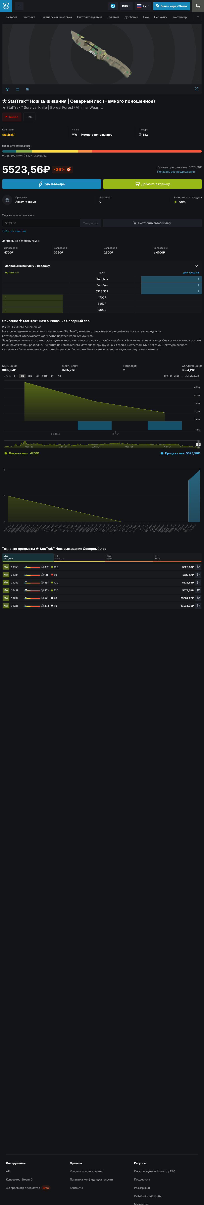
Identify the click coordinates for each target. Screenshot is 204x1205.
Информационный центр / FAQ (155, 1171)
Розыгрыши (142, 1187)
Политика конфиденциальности (91, 1179)
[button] (11, 17)
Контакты (76, 1187)
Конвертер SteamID (19, 1179)
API (8, 1171)
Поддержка (142, 1179)
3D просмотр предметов (23, 1187)
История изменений (147, 1196)
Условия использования (86, 1171)
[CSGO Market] (6, 6)
